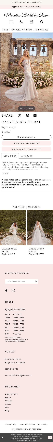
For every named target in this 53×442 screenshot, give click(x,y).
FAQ (7, 407)
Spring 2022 (42, 30)
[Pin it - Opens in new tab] (27, 115)
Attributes (27, 156)
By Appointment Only (15, 309)
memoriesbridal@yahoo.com (18, 375)
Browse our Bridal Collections (27, 2)
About (8, 404)
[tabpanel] (26, 72)
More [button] (5, 173)
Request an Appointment (26, 143)
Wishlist (9, 400)
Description (10, 156)
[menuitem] (11, 22)
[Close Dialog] (2, 437)
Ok (50, 437)
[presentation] (13, 228)
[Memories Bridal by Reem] (26, 15)
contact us (14, 185)
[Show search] (42, 22)
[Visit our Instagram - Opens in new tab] (13, 290)
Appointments (11, 394)
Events (8, 397)
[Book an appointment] (32, 22)
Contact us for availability (26, 149)
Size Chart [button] (6, 132)
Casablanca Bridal (22, 30)
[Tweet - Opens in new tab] (19, 115)
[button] (11, 22)
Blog (7, 410)
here (34, 440)
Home (5, 30)
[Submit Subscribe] (36, 281)
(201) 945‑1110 (11, 369)
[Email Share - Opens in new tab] (34, 115)
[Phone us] (21, 22)
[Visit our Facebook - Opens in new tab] (6, 290)
